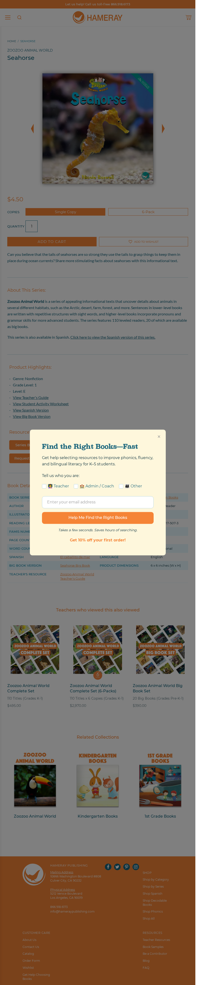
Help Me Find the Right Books (97, 518)
